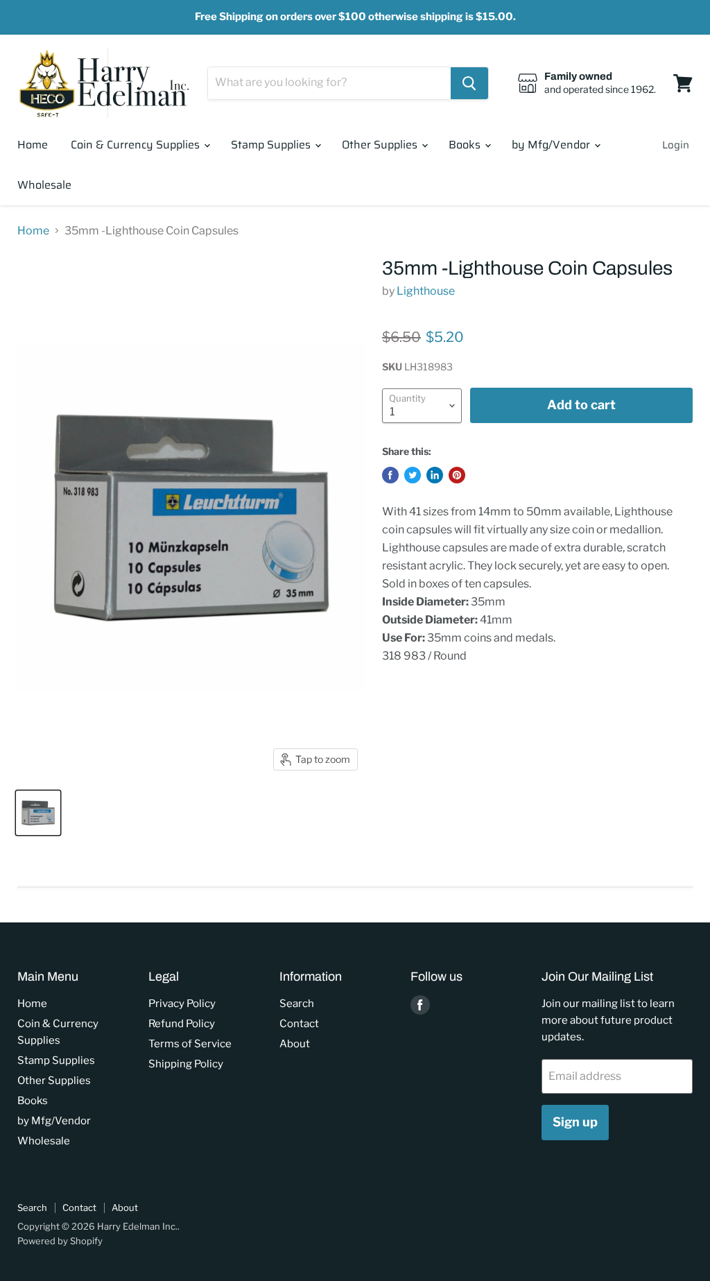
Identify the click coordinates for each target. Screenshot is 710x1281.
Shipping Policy (185, 1064)
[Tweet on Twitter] (412, 475)
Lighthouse (426, 291)
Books (466, 144)
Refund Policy (181, 1023)
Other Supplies (381, 144)
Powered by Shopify (60, 1240)
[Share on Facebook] (390, 475)
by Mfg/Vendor (552, 144)
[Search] (469, 83)
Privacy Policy (182, 1003)
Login (675, 145)
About (294, 1044)
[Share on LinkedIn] (434, 475)
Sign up (575, 1122)
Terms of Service (190, 1044)
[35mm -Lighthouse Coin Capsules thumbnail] (38, 813)
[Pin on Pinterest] (457, 475)
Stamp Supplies (272, 144)
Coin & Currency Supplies (136, 144)
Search (296, 1003)
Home (32, 144)
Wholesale (44, 185)
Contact (299, 1023)
